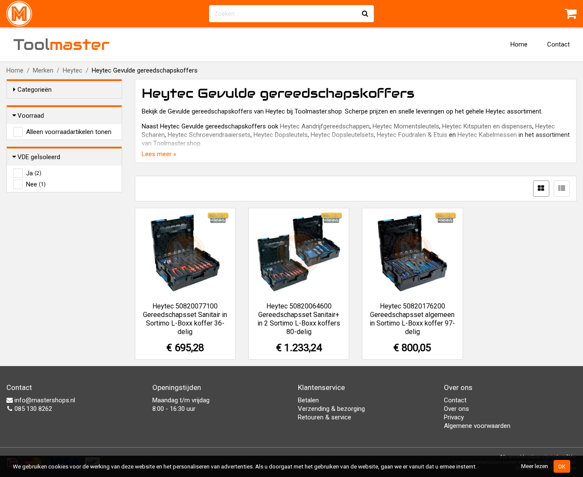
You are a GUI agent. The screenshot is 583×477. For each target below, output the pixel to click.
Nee (36, 184)
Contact (558, 44)
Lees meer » (159, 154)
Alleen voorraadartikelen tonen (68, 132)
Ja (33, 173)
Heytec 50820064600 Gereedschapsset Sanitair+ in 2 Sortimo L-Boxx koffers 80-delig (298, 319)
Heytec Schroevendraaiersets (209, 135)
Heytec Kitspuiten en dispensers (487, 126)
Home (519, 44)
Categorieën (34, 89)
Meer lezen (534, 465)
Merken (43, 70)
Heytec (72, 70)
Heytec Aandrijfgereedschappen (325, 126)
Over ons (456, 409)
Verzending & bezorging (331, 409)
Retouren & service (324, 417)
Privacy (454, 417)
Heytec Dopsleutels (281, 135)
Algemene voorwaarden (477, 426)
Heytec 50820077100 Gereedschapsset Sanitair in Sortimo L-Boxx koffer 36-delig (185, 319)
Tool (61, 44)
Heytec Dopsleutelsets (342, 135)
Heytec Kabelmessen (487, 135)
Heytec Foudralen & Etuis (412, 135)
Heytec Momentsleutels (406, 126)
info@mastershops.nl (44, 400)
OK (562, 466)
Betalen (308, 400)
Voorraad (30, 115)
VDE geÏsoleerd (38, 157)
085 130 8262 (32, 409)
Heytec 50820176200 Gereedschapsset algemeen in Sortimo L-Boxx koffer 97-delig (412, 319)
